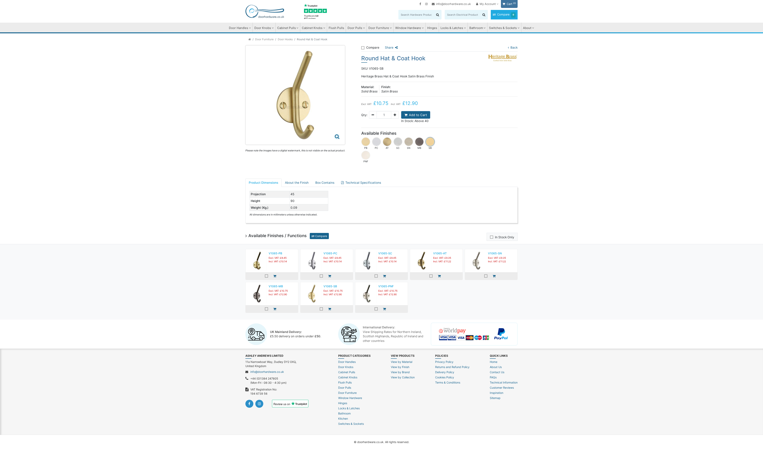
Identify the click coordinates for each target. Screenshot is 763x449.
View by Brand (400, 372)
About (527, 28)
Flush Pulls (336, 28)
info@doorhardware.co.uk (453, 4)
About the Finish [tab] (297, 183)
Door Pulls (355, 28)
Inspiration (496, 392)
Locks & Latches (452, 28)
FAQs (493, 377)
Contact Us (497, 372)
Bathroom (476, 28)
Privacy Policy (444, 361)
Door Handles (238, 28)
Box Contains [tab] (324, 183)
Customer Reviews (502, 387)
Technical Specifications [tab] (363, 183)
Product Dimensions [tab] (263, 183)
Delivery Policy (444, 372)
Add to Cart (418, 115)
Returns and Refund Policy (452, 367)
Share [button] (389, 47)
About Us (496, 367)
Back (514, 47)
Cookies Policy (444, 377)
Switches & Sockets (503, 28)
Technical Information (504, 382)
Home (493, 361)
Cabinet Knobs (312, 28)
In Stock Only (504, 237)
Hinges (432, 28)
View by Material (401, 361)
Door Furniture (378, 28)
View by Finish (400, 367)
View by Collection (403, 377)
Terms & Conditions (447, 382)
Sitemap (495, 398)
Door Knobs (262, 28)
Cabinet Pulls (286, 28)
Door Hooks (285, 39)
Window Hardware (408, 28)
